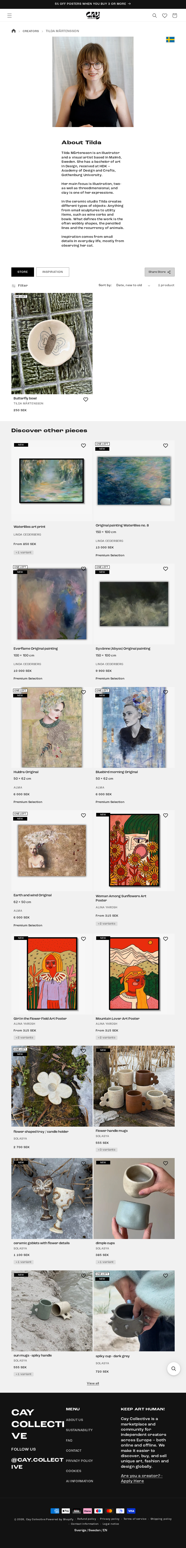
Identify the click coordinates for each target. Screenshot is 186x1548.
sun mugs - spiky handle (33, 1355)
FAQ (69, 1440)
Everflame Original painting (36, 649)
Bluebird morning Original (117, 772)
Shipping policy (161, 1519)
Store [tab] (22, 272)
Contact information (85, 1524)
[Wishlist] (165, 16)
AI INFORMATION (79, 1481)
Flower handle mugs (112, 1131)
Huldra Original (26, 772)
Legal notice (111, 1524)
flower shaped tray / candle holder (41, 1132)
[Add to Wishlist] (86, 399)
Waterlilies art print (29, 527)
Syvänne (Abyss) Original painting (123, 649)
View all (93, 1383)
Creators (31, 31)
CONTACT (73, 1450)
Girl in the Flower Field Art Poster (40, 1019)
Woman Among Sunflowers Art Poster (121, 899)
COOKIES (73, 1471)
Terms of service (135, 1519)
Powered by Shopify (59, 1519)
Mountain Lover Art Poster (118, 1019)
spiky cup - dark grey (113, 1356)
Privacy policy (110, 1519)
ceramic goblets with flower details (42, 1243)
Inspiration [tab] (52, 272)
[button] (10, 16)
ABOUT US (74, 1420)
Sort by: (105, 285)
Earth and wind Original (32, 895)
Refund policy (86, 1519)
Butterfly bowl (25, 398)
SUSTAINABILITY (79, 1430)
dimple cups (105, 1243)
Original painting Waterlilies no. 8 (122, 525)
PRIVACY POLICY (79, 1461)
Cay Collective (36, 1519)
